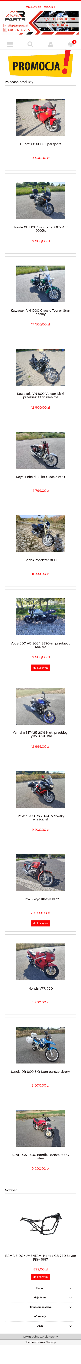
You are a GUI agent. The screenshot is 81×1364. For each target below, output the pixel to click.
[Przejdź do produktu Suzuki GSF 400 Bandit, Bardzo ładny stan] (40, 1128)
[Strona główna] (40, 22)
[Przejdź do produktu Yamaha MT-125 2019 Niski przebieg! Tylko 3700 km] (40, 706)
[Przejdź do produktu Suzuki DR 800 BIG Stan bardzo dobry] (40, 1045)
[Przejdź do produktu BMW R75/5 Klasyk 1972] (40, 872)
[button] (10, 44)
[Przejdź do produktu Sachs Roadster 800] (40, 533)
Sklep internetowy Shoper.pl (40, 1342)
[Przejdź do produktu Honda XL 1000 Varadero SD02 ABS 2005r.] (40, 200)
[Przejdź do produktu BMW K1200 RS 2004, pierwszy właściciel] (40, 789)
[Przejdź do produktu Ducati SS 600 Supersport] (40, 117)
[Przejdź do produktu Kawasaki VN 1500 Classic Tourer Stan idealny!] (40, 284)
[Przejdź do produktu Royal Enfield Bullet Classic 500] (40, 450)
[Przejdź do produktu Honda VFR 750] (40, 961)
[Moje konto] (50, 44)
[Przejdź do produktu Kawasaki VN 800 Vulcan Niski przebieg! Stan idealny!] (40, 367)
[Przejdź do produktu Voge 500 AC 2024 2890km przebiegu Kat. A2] (40, 616)
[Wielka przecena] (40, 63)
